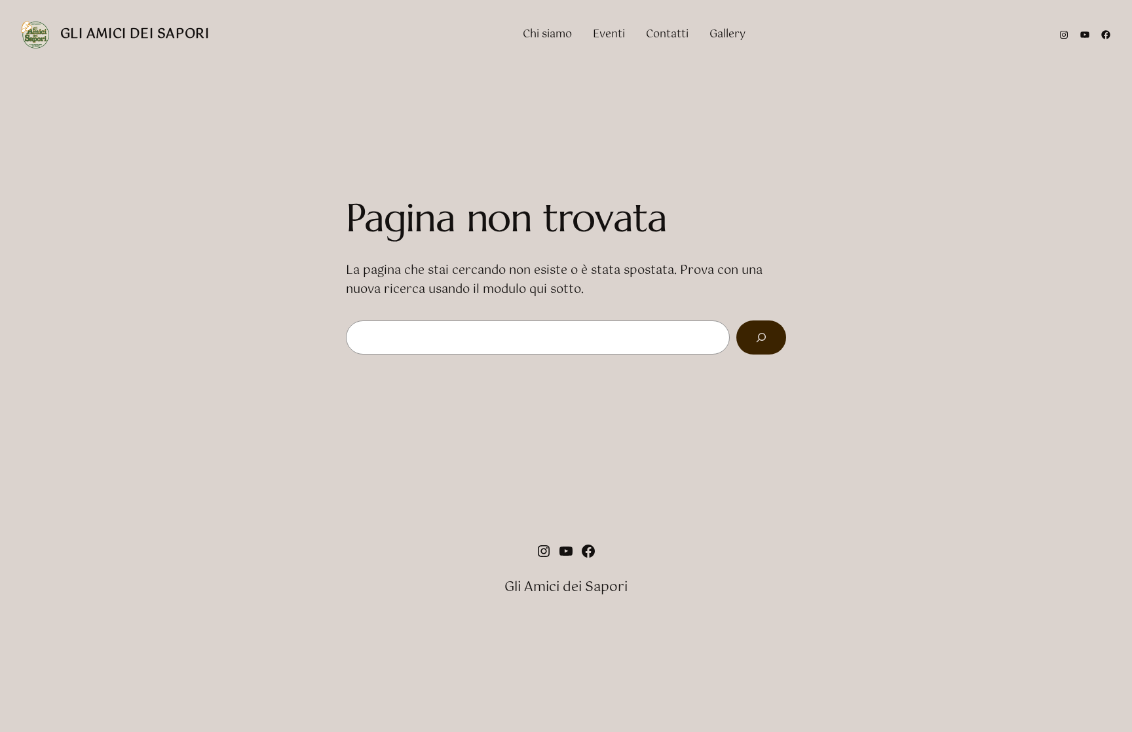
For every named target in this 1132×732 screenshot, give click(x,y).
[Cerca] (761, 337)
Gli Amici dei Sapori (135, 34)
